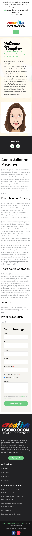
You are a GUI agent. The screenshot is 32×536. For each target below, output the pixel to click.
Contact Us (16, 458)
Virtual (16, 377)
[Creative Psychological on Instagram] (19, 533)
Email (5, 342)
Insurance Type (8, 366)
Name (6, 334)
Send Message (16, 404)
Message (6, 381)
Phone (6, 350)
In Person (8, 377)
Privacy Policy (23, 396)
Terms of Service (6, 398)
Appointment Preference (11, 375)
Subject (6, 358)
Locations (6, 476)
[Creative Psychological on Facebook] (14, 533)
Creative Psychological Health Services (13, 523)
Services (5, 468)
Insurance (6, 480)
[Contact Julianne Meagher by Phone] (13, 146)
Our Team (6, 472)
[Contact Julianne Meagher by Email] (18, 146)
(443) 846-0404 (17, 15)
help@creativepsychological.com (11, 514)
